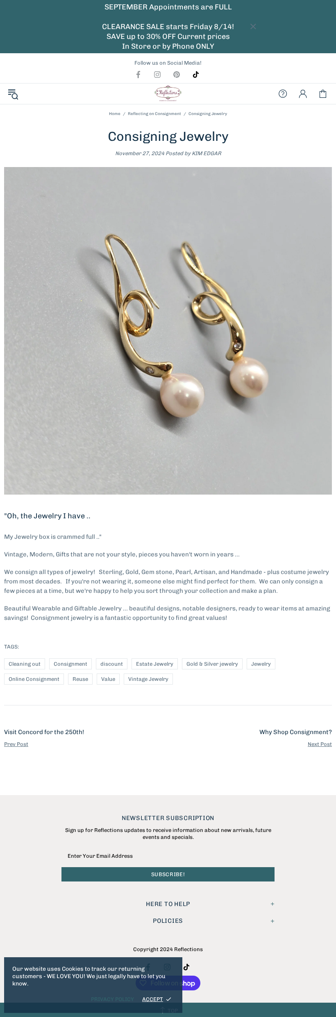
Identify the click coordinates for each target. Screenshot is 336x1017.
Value (108, 679)
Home (114, 113)
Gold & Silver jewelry (212, 664)
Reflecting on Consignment (154, 113)
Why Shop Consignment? (295, 732)
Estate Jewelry (154, 664)
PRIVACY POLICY (112, 999)
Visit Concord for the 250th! (44, 732)
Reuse (80, 679)
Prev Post (16, 744)
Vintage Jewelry (148, 679)
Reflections (168, 94)
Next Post (320, 744)
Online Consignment (34, 679)
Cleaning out (25, 664)
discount (111, 664)
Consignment (70, 664)
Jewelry (261, 664)
